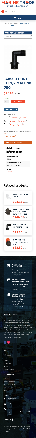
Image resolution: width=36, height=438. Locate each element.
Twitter (24, 117)
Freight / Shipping (9, 381)
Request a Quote (11, 109)
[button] (29, 47)
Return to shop (10, 136)
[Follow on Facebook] (5, 342)
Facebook (14, 117)
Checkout (6, 360)
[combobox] (18, 36)
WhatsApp (22, 121)
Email (13, 121)
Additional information (14, 142)
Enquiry (8, 419)
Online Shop (7, 355)
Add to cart (18, 101)
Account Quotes (9, 369)
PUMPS (10, 23)
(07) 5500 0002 (12, 399)
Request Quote (8, 387)
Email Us (10, 404)
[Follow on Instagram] (8, 342)
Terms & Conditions (10, 384)
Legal (5, 390)
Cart (5, 358)
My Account (7, 363)
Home (5, 23)
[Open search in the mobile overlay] (18, 11)
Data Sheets (7, 379)
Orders (6, 366)
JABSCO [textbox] (17, 36)
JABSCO (16, 23)
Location (10, 409)
